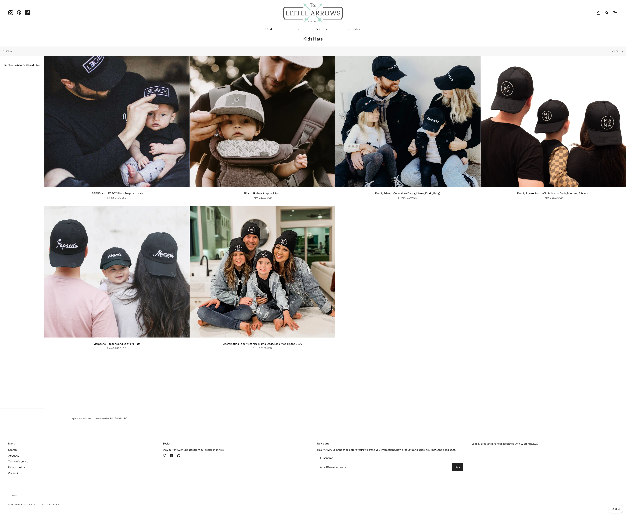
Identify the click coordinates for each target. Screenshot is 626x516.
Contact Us (15, 473)
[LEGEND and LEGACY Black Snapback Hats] (117, 121)
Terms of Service (18, 461)
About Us (13, 455)
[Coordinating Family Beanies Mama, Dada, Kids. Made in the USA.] (262, 272)
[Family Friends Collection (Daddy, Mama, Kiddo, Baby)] (408, 121)
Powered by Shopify (50, 504)
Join (457, 467)
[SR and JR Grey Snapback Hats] (262, 121)
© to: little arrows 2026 (21, 504)
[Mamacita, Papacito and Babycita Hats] (117, 272)
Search (12, 449)
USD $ (14, 496)
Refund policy (16, 467)
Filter (6, 51)
